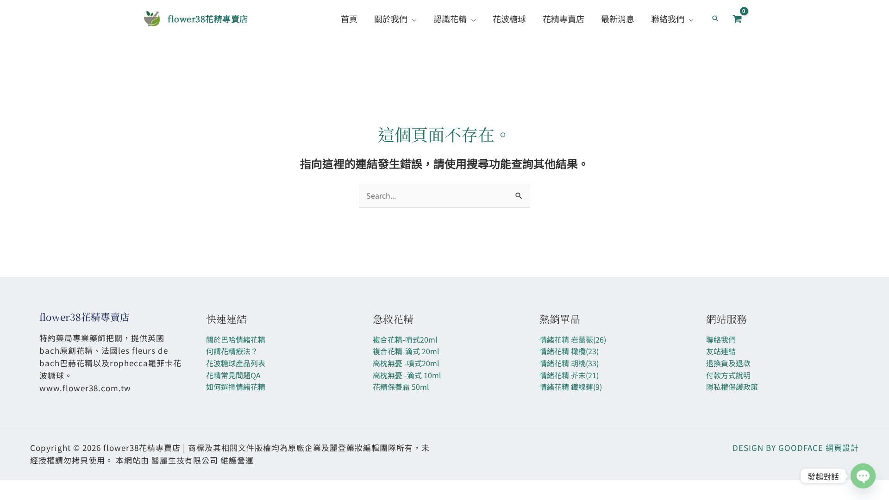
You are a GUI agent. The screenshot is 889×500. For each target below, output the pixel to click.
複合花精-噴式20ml (405, 339)
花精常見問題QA (233, 375)
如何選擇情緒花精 (235, 386)
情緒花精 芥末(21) (569, 375)
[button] (412, 18)
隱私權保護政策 (732, 386)
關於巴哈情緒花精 (235, 339)
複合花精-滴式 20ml (406, 350)
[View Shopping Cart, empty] (737, 18)
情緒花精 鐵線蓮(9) (570, 386)
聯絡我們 (721, 339)
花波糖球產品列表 (235, 363)
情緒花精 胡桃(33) (569, 363)
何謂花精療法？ (232, 350)
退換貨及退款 (728, 363)
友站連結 (721, 350)
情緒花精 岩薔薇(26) (572, 339)
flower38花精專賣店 (208, 18)
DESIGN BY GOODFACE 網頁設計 (795, 447)
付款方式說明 (728, 375)
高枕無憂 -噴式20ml (406, 363)
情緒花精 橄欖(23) (569, 350)
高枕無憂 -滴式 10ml (407, 375)
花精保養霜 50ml (401, 386)
